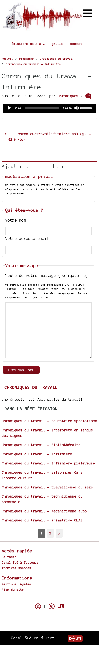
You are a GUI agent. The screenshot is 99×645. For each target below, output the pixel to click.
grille (57, 44)
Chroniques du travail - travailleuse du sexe (47, 487)
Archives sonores (16, 568)
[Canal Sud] (42, 28)
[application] (49, 108)
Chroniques (68, 96)
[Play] (9, 108)
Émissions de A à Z (28, 44)
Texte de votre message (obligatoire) (46, 275)
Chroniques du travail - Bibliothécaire (41, 445)
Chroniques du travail (31, 387)
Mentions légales (16, 584)
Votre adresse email (27, 238)
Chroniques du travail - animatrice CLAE (42, 520)
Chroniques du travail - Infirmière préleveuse (48, 463)
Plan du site (13, 589)
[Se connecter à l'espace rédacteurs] (61, 606)
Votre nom (15, 220)
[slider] (86, 108)
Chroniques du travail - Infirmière (37, 454)
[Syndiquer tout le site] (38, 606)
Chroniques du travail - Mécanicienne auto (44, 511)
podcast (76, 44)
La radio (9, 557)
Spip (49, 598)
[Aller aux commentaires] (88, 96)
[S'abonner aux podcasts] (51, 606)
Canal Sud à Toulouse (20, 562)
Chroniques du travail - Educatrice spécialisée (49, 421)
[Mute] (76, 108)
